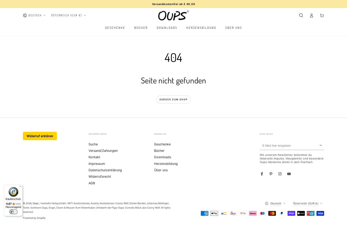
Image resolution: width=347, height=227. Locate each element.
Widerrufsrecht (100, 176)
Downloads (162, 157)
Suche (93, 144)
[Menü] (20, 187)
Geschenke (162, 144)
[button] (301, 15)
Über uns (161, 170)
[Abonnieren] (321, 145)
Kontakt (94, 157)
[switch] (13, 211)
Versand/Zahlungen (103, 151)
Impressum (97, 164)
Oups (36, 203)
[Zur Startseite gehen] (173, 15)
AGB (92, 183)
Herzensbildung (166, 164)
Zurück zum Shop (173, 99)
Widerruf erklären (40, 136)
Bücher (159, 151)
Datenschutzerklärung (105, 170)
